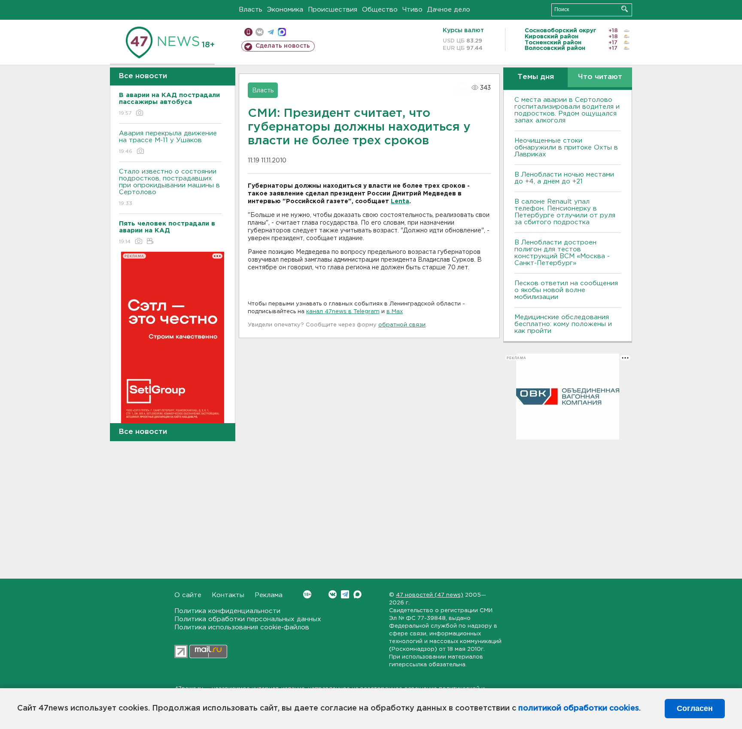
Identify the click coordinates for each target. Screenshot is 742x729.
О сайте (187, 595)
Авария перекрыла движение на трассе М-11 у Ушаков (168, 142)
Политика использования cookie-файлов (241, 627)
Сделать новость (282, 46)
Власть (250, 9)
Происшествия (332, 9)
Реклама (269, 595)
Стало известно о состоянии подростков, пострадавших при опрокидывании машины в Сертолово (169, 187)
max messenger (282, 32)
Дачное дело (448, 9)
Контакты (228, 595)
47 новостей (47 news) (429, 595)
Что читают (600, 77)
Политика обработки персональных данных (247, 619)
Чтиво (412, 9)
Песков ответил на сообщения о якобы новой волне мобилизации (566, 290)
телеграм (271, 32)
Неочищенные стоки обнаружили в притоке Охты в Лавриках (566, 147)
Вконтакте (332, 594)
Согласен (695, 708)
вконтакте (259, 32)
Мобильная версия (248, 32)
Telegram (345, 594)
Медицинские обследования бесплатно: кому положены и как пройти (563, 324)
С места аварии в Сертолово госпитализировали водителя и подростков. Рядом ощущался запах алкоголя (567, 110)
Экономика (285, 9)
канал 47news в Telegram (343, 311)
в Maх (394, 311)
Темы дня (535, 77)
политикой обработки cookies (578, 708)
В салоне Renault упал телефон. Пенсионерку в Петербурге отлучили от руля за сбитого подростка (564, 212)
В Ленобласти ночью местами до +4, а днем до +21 (564, 178)
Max (357, 594)
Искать (624, 9)
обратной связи (402, 325)
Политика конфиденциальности (227, 611)
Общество (380, 9)
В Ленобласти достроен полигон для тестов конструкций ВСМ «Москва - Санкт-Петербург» (562, 253)
